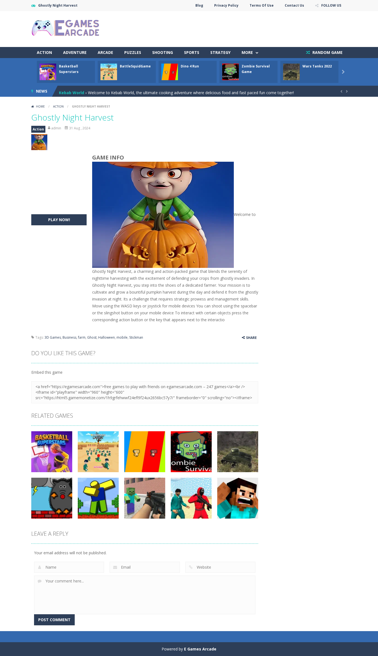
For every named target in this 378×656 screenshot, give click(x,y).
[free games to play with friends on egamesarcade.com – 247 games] (65, 28)
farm (82, 337)
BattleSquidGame (135, 66)
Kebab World (71, 91)
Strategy (220, 52)
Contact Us (294, 5)
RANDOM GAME (327, 52)
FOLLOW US (331, 5)
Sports (191, 52)
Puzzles (132, 52)
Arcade (105, 52)
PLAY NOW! (59, 219)
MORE (247, 52)
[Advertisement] (246, 27)
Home (40, 106)
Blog (199, 5)
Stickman (136, 337)
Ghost (92, 337)
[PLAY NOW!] (48, 71)
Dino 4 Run (190, 66)
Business (69, 337)
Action (44, 52)
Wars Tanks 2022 (317, 66)
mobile (122, 337)
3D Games (53, 337)
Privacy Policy (226, 5)
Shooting (162, 52)
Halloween (106, 337)
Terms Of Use (262, 5)
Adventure (75, 52)
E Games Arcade (200, 649)
